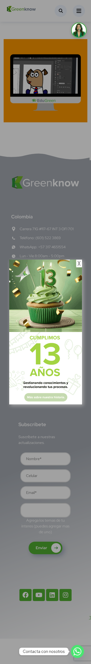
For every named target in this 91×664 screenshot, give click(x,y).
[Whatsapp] (77, 651)
